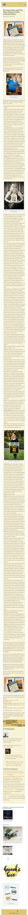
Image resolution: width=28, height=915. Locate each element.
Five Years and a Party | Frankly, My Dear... (13, 783)
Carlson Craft (22, 703)
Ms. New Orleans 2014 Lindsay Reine (12, 46)
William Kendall (6, 738)
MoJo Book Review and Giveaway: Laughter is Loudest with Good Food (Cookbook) (12, 722)
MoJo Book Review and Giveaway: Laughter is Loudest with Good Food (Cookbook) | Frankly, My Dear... (13, 773)
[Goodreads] (17, 911)
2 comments (11, 16)
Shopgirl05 (9, 701)
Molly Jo (7, 755)
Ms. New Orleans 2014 (13, 700)
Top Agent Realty (20, 708)
